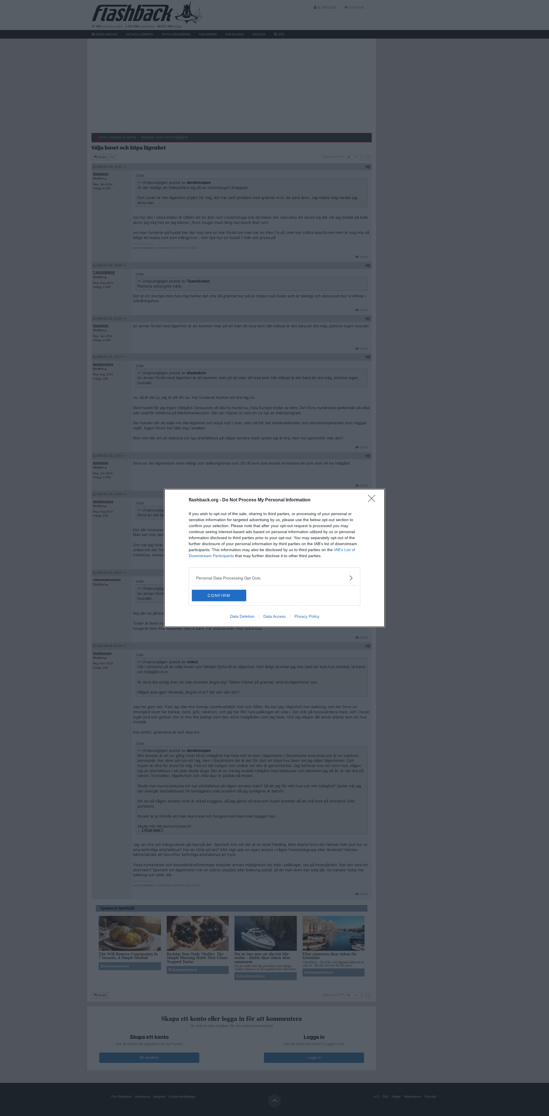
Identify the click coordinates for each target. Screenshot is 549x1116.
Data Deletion (242, 616)
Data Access (274, 616)
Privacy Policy (307, 616)
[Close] (373, 500)
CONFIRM (219, 595)
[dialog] (274, 558)
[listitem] (274, 578)
